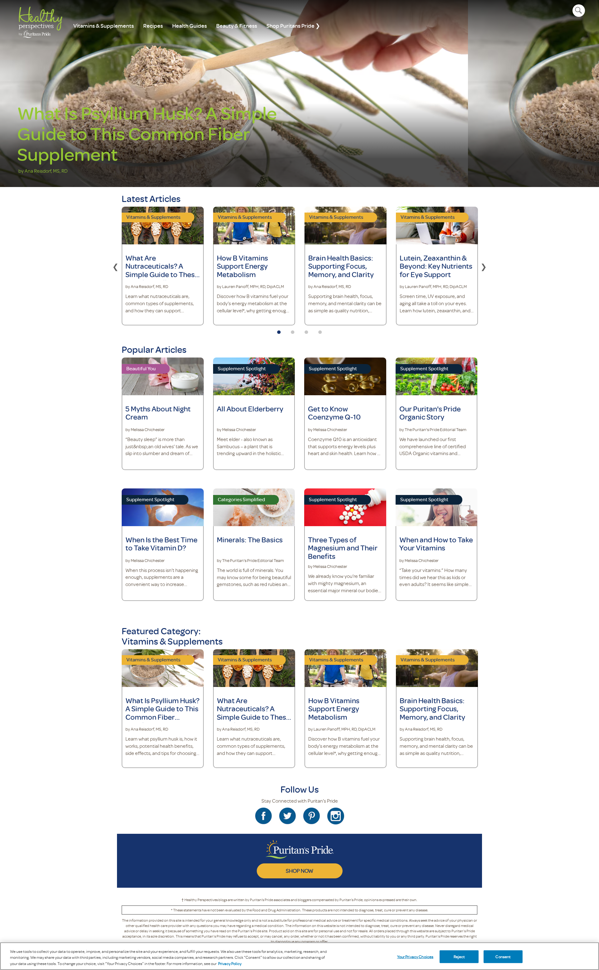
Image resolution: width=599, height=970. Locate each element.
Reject (459, 956)
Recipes (153, 25)
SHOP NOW (299, 870)
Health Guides (189, 25)
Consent (503, 956)
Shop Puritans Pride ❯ (293, 25)
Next (483, 266)
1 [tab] (279, 330)
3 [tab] (306, 330)
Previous (115, 266)
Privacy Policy (229, 963)
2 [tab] (293, 330)
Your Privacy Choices (415, 956)
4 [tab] (320, 330)
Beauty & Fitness (236, 25)
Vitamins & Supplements (103, 25)
